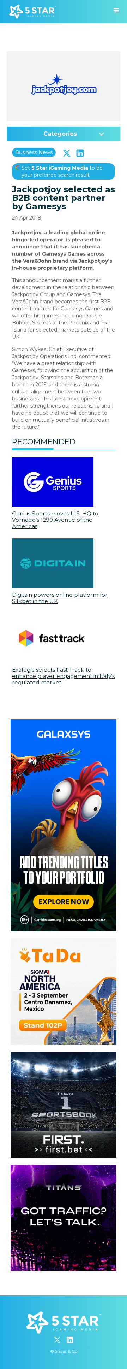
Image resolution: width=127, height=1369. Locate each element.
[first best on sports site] (63, 1055)
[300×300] (63, 942)
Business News (34, 152)
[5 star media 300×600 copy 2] (63, 723)
